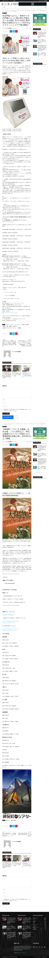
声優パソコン (16, 326)
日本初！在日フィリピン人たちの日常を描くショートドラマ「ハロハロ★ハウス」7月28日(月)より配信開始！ (26, 374)
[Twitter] (42, 1)
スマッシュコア (17, 324)
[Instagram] (41, 1)
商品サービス (7, 10)
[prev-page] (3, 381)
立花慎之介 (19, 327)
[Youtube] (46, 1)
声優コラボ (10, 326)
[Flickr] (39, 947)
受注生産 (27, 324)
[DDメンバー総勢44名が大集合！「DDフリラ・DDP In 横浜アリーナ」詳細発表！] (35, 54)
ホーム (3, 10)
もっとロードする (39, 59)
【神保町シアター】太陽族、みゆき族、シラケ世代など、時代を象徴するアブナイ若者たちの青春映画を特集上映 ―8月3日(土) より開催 (9, 343)
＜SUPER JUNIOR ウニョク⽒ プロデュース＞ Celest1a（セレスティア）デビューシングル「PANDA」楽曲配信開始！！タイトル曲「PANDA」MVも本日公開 (24, 343)
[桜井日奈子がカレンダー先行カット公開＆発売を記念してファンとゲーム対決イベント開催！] (16, 368)
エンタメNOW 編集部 (8, 28)
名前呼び (4, 326)
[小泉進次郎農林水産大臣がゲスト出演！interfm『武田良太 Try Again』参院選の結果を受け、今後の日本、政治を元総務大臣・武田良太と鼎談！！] (6, 368)
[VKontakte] (45, 947)
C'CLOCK (7, 324)
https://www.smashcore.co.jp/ (11, 312)
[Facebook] (39, 1)
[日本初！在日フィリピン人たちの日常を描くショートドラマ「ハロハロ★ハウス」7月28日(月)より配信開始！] (26, 368)
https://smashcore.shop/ (7, 221)
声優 (7, 326)
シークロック (12, 324)
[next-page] (5, 381)
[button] (45, 7)
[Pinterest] (16, 31)
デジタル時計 (23, 324)
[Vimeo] (44, 1)
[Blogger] (34, 947)
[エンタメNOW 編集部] (3, 28)
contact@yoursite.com (22, 952)
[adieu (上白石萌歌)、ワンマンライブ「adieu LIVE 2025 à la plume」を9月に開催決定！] (35, 40)
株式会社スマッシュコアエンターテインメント (10, 327)
